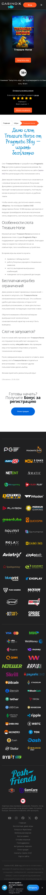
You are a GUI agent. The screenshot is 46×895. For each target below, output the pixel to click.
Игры (16, 123)
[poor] (18, 98)
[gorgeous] (30, 98)
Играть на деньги (23, 110)
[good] (26, 98)
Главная (6, 123)
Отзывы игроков (23, 839)
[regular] (22, 98)
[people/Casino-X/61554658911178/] (23, 818)
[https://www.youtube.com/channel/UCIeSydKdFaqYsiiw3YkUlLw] (9, 818)
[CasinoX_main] (29, 818)
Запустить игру (23, 60)
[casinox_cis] (16, 818)
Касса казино (23, 836)
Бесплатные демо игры (23, 826)
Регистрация (23, 411)
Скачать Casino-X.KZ (23, 853)
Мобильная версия (23, 833)
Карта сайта (23, 856)
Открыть (33, 887)
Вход (30, 5)
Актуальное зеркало (23, 846)
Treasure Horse (29, 123)
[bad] (14, 98)
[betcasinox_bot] (36, 818)
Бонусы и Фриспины (22, 829)
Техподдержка (23, 843)
